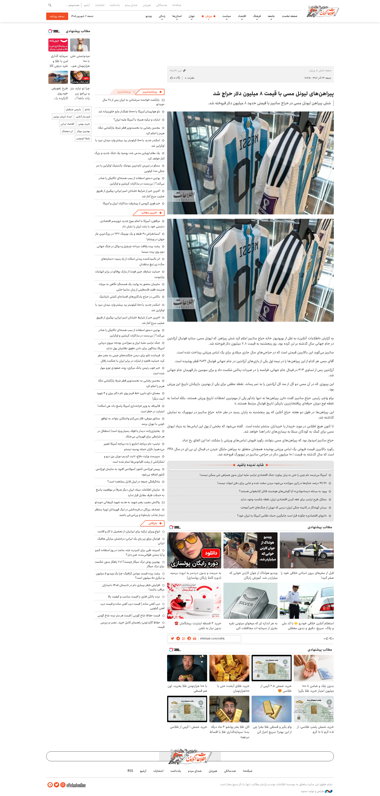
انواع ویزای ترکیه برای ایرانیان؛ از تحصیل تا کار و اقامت (128, 531)
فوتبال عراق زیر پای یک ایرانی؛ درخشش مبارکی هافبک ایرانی (130, 541)
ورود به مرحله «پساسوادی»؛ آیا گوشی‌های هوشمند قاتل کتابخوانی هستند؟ (283, 491)
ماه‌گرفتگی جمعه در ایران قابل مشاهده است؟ (133, 481)
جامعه (271, 16)
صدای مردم (131, 5)
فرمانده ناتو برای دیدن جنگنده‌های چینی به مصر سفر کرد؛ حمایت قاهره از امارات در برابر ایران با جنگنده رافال (131, 358)
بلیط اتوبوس (83, 138)
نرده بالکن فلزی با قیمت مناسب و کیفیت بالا (134, 596)
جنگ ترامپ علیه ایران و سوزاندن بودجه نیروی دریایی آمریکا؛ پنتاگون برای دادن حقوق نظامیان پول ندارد (131, 345)
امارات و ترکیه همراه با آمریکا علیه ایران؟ (136, 119)
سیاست (226, 16)
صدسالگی (161, 5)
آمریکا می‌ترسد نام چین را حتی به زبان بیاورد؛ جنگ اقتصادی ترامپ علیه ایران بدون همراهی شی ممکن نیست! (263, 475)
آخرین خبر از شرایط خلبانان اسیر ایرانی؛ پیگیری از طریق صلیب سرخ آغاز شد (130, 193)
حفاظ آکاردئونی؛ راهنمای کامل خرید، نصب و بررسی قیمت (132, 624)
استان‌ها (177, 16)
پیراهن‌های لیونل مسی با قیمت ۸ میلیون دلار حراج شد (273, 93)
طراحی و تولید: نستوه (313, 791)
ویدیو (149, 16)
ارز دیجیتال (67, 131)
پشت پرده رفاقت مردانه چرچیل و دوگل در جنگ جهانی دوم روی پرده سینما (130, 249)
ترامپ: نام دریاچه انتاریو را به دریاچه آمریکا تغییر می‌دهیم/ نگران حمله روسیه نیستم (134, 446)
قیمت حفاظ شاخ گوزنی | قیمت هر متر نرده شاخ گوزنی (128, 615)
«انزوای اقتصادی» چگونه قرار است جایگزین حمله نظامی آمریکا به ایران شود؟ (282, 515)
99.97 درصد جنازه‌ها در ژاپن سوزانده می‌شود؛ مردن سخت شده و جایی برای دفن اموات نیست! (272, 483)
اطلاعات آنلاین (322, 11)
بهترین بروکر (83, 131)
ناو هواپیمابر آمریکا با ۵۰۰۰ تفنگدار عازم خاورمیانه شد (129, 111)
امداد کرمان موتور (62, 117)
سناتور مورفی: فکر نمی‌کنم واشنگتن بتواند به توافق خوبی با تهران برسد (132, 421)
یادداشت (115, 5)
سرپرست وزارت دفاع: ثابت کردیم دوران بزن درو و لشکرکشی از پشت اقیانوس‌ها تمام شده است (134, 459)
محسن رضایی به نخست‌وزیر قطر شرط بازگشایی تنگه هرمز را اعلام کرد (131, 130)
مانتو (87, 109)
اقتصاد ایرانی (67, 124)
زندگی (162, 16)
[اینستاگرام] (63, 785)
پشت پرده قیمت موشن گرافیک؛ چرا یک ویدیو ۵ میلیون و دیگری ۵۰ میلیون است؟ (130, 575)
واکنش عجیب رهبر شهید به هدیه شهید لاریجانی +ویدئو (127, 502)
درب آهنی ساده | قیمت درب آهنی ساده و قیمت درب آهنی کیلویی (132, 606)
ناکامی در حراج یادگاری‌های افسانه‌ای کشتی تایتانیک (129, 296)
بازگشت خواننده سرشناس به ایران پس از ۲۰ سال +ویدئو (133, 102)
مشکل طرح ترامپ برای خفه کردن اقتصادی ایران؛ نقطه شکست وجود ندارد (284, 499)
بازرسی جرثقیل (73, 109)
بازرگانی (153, 523)
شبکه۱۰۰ (176, 5)
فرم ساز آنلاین (83, 117)
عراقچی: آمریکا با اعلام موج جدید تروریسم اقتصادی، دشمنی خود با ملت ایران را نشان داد (132, 224)
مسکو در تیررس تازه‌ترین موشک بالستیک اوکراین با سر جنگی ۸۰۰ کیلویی (130, 168)
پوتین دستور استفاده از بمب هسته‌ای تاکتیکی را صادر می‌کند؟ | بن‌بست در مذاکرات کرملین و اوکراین (131, 181)
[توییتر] (56, 785)
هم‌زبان (147, 5)
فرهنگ (257, 16)
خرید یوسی (84, 124)
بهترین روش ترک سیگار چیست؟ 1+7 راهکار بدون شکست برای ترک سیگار (129, 564)
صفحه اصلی (325, 70)
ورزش (208, 16)
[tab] (152, 92)
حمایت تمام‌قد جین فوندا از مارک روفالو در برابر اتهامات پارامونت (129, 274)
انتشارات (99, 5)
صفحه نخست (289, 16)
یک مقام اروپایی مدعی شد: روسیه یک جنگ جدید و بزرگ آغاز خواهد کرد (129, 156)
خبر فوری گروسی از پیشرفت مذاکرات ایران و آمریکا (131, 203)
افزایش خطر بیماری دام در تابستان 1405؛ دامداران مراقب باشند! (133, 587)
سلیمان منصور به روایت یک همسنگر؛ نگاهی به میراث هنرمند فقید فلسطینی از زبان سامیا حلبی (131, 287)
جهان (192, 16)
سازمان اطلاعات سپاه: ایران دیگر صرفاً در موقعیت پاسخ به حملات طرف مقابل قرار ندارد (130, 492)
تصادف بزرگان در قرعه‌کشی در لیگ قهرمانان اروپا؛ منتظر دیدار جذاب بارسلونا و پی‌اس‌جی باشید (129, 512)
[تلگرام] (50, 785)
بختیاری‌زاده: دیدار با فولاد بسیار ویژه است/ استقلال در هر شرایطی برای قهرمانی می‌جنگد (131, 434)
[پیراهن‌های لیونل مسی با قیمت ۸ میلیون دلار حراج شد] (250, 162)
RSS (130, 771)
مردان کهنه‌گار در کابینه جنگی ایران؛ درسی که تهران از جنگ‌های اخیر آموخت (284, 507)
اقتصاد (242, 16)
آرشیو (87, 5)
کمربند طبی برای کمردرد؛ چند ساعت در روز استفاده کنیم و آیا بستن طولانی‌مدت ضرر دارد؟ (129, 552)
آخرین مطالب (149, 213)
